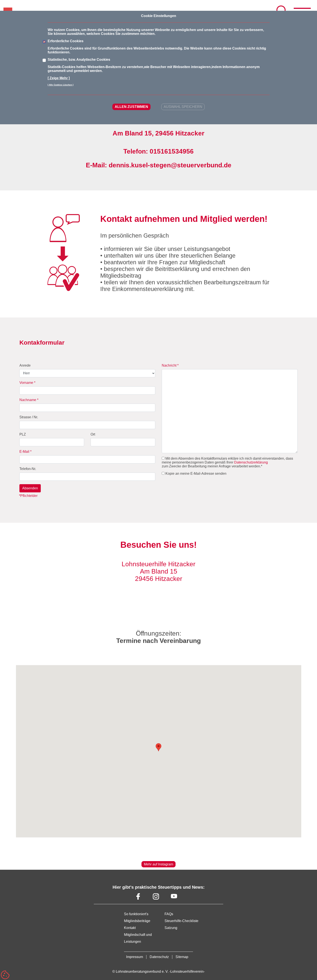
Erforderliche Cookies (65, 41)
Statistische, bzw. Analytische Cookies (79, 59)
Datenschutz (159, 957)
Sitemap (182, 957)
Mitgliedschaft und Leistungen (138, 938)
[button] (158, 747)
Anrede (25, 365)
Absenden (30, 488)
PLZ (22, 434)
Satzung (171, 928)
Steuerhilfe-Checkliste (181, 921)
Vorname (27, 382)
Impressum (134, 957)
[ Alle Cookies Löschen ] (60, 85)
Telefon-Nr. (27, 469)
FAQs (169, 914)
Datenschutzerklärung (251, 462)
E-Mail (25, 451)
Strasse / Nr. (28, 417)
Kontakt (130, 928)
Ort (93, 434)
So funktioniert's (136, 914)
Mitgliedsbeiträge (137, 921)
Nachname (28, 400)
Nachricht (170, 365)
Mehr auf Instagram (158, 864)
